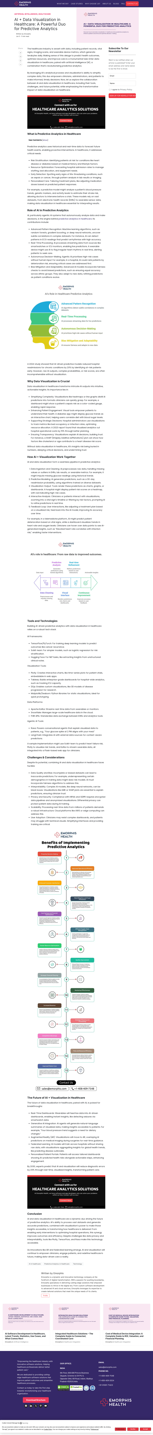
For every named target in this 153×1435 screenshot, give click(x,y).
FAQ (122, 4)
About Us (106, 4)
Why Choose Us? (92, 4)
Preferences (120, 1429)
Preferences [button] (94, 1429)
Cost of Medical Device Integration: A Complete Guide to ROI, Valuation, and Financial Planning (124, 1336)
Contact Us (132, 4)
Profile (45, 1296)
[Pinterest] (40, 1405)
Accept (145, 1429)
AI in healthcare (35, 1264)
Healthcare (44, 14)
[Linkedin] (30, 1405)
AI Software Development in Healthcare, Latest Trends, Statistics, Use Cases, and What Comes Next (25, 1336)
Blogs (116, 4)
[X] (35, 1405)
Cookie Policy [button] (48, 1429)
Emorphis (8, 1342)
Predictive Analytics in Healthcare (56, 1264)
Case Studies (77, 4)
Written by (23, 34)
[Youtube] (45, 1405)
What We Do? (62, 4)
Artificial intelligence (26, 14)
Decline (132, 1429)
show (45, 140)
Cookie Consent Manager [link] (10, 1423)
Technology (77, 1264)
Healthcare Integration (72, 1342)
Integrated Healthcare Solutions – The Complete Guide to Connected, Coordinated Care (74, 1336)
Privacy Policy (126, 89)
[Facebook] (26, 1405)
